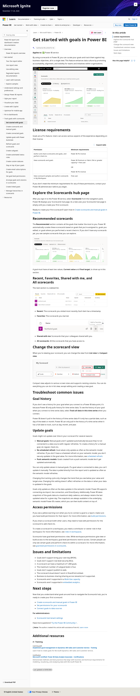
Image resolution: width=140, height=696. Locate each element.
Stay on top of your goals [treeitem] (15, 165)
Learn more (84, 627)
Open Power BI (130, 25)
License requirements (122, 37)
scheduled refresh (94, 456)
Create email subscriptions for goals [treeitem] (16, 170)
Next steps (117, 53)
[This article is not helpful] (134, 60)
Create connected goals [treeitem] (14, 133)
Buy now (118, 25)
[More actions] (105, 32)
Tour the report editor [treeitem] (14, 61)
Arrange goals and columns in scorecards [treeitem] (16, 181)
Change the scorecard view (124, 44)
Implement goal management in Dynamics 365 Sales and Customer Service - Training (65, 648)
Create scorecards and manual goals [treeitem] (14, 128)
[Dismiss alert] (135, 4)
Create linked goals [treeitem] (13, 187)
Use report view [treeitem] (12, 65)
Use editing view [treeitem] (12, 69)
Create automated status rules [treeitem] (15, 156)
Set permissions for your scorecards (52, 605)
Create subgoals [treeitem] (12, 151)
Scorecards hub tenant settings (50, 618)
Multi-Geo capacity (72, 579)
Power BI (57, 32)
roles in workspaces (73, 532)
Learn (35, 32)
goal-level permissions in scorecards (51, 546)
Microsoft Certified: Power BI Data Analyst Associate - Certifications (58, 657)
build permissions (98, 516)
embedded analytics (71, 582)
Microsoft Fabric (46, 32)
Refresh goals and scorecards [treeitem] (12, 145)
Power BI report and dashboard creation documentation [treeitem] (11, 42)
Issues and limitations (122, 50)
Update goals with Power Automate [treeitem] (15, 138)
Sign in (134, 19)
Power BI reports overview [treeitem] (15, 53)
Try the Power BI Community (63, 623)
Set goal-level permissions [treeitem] (15, 176)
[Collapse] (27, 30)
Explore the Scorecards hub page (124, 40)
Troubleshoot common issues (124, 47)
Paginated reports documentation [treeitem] (12, 74)
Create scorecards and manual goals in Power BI (57, 602)
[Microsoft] (4, 19)
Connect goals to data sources (49, 608)
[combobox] (15, 35)
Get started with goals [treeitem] (14, 122)
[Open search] (129, 19)
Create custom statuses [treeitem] (14, 161)
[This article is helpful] (131, 60)
